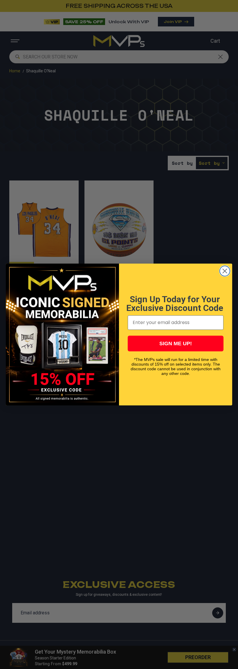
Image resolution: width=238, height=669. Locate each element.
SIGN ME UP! (175, 343)
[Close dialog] (225, 271)
